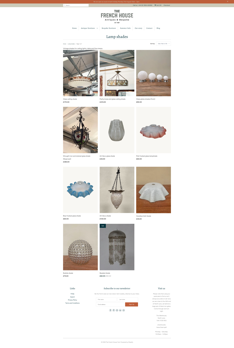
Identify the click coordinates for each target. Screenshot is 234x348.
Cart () (158, 5)
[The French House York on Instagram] (117, 310)
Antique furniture (88, 28)
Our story (138, 28)
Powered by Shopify (127, 342)
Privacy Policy (72, 300)
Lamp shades (117, 36)
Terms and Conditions (72, 303)
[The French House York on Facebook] (110, 310)
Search (72, 297)
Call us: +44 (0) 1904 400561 (142, 5)
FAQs (72, 294)
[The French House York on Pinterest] (114, 310)
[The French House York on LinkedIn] (120, 310)
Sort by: (152, 43)
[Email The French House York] (123, 310)
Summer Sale (125, 28)
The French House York (113, 342)
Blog (158, 28)
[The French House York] (117, 17)
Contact (149, 28)
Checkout (167, 5)
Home (74, 28)
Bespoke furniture (109, 28)
